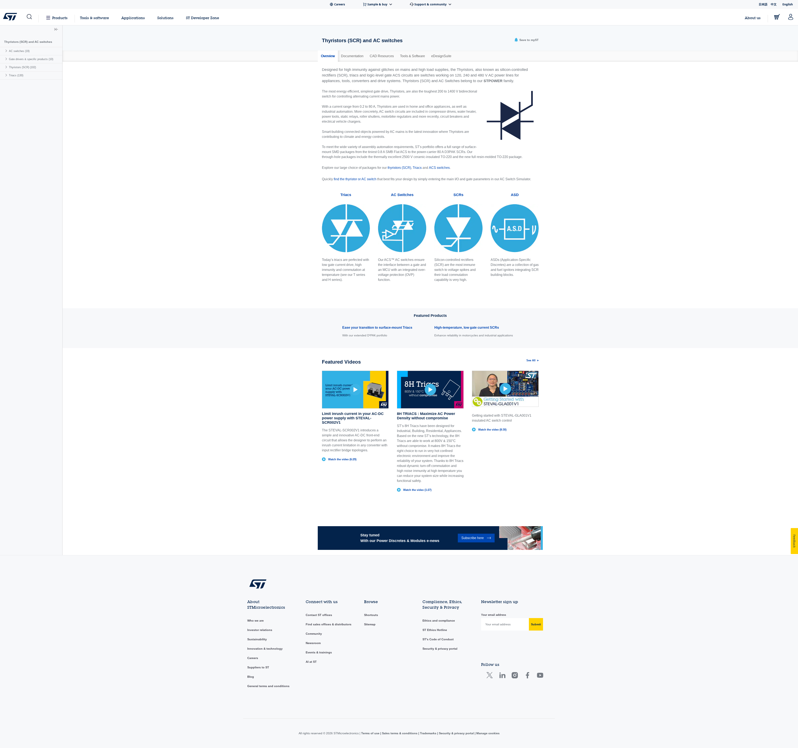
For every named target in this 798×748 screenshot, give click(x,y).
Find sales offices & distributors (328, 624)
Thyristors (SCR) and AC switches (28, 41)
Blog (250, 676)
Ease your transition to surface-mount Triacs (377, 327)
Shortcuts (371, 615)
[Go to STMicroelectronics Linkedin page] (502, 676)
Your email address (493, 614)
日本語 (763, 4)
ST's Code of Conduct (438, 639)
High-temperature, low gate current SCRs (466, 327)
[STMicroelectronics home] (11, 16)
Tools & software (94, 18)
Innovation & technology (265, 648)
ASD (515, 195)
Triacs (16, 75)
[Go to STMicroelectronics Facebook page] (527, 676)
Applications (133, 18)
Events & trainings (319, 652)
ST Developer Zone (202, 18)
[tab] (328, 56)
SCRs (458, 195)
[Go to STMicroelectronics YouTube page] (540, 676)
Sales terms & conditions (399, 733)
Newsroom (313, 643)
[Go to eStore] (777, 17)
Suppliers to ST (258, 667)
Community (314, 633)
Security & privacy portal (439, 648)
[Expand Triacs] (7, 75)
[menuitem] (31, 51)
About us (753, 18)
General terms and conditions (268, 686)
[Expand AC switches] (7, 51)
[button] (29, 17)
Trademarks (428, 733)
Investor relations (259, 630)
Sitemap (370, 624)
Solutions (165, 18)
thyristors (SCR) (399, 167)
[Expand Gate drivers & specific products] (7, 59)
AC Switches (402, 195)
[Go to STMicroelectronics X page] (490, 676)
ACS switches (439, 167)
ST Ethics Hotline (434, 630)
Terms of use (370, 733)
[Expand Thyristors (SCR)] (7, 67)
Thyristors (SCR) (22, 67)
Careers (252, 658)
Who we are (255, 620)
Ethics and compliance (438, 620)
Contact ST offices (319, 615)
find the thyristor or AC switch (355, 179)
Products (60, 18)
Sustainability (257, 639)
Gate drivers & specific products (31, 59)
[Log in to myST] (790, 17)
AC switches (19, 51)
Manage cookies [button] (487, 733)
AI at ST (311, 661)
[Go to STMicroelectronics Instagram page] (514, 676)
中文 (774, 4)
